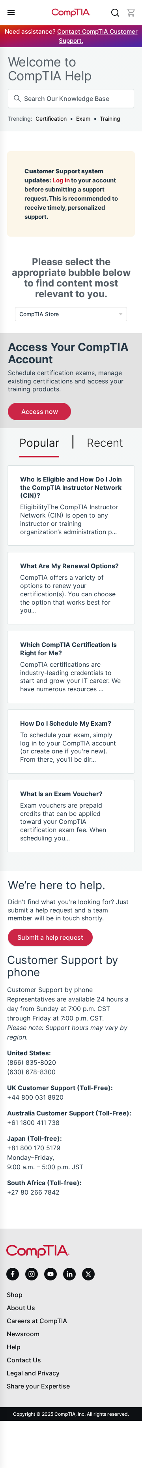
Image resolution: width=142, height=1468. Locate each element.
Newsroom (23, 1334)
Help (14, 1347)
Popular (39, 443)
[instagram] (31, 1274)
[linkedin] (69, 1274)
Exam (83, 118)
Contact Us (24, 1360)
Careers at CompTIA (37, 1321)
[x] (88, 1274)
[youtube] (50, 1274)
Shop (14, 1295)
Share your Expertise (38, 1386)
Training (110, 118)
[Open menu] (11, 12)
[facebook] (12, 1274)
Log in (61, 180)
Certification (51, 118)
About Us (21, 1308)
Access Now (39, 411)
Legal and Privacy (33, 1373)
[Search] (115, 13)
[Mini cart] (131, 13)
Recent (105, 443)
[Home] (71, 12)
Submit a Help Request (50, 937)
